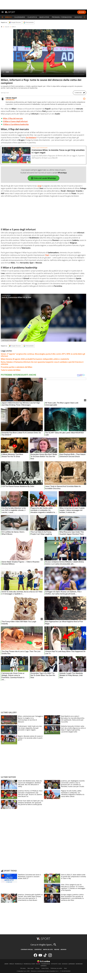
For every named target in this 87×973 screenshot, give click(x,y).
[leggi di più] (84, 99)
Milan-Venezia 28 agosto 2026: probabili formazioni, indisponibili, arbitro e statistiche (35, 359)
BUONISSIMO (79, 963)
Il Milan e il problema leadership (16, 124)
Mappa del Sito (48, 949)
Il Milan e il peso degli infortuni (15, 121)
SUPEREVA (43, 965)
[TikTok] (45, 956)
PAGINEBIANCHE (45, 963)
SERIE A (13, 27)
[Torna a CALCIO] (2, 17)
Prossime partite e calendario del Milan (16, 367)
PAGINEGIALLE (19, 963)
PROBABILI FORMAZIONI (62, 17)
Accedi (81, 12)
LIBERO (6, 963)
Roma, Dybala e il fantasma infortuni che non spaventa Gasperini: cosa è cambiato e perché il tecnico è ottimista (42, 363)
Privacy (37, 968)
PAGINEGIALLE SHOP (29, 963)
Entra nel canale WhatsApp (45, 178)
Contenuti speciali (27, 949)
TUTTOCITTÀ (54, 963)
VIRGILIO (11, 963)
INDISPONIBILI (80, 17)
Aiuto (65, 968)
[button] (84, 17)
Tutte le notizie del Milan (10, 370)
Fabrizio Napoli (11, 98)
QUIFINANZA (71, 963)
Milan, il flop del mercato (13, 118)
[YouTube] (40, 956)
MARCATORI (44, 17)
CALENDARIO (19, 17)
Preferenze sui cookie (56, 968)
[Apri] (2, 12)
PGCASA (38, 963)
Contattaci (38, 949)
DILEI (59, 963)
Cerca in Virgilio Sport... (42, 944)
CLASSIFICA (32, 17)
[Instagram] (50, 956)
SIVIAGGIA (65, 963)
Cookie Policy (45, 968)
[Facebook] (35, 956)
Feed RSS (56, 949)
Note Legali (30, 968)
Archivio (63, 949)
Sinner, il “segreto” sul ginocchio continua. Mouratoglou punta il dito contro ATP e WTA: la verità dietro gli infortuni (43, 355)
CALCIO (7, 27)
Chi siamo (23, 968)
